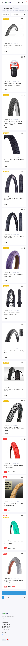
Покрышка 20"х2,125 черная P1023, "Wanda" (14, 351)
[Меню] (2, 2)
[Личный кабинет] (22, 2)
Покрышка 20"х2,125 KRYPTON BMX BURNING (14, 160)
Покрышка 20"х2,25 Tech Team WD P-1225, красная (13, 466)
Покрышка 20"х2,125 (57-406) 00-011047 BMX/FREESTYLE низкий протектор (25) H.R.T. (13, 123)
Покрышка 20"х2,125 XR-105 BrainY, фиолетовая (14, 275)
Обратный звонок (6, 627)
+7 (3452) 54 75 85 (6, 624)
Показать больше (14, 593)
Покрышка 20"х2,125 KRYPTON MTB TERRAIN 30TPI (14, 237)
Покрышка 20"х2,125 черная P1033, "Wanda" (14, 390)
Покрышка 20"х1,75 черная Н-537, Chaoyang (13, 46)
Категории (5, 14)
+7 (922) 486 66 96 (6, 626)
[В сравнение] (22, 19)
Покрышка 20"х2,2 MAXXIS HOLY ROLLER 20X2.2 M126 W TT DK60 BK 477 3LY (14, 429)
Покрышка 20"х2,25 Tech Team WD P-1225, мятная (13, 542)
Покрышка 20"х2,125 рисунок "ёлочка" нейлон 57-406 (12, 313)
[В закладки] (24, 19)
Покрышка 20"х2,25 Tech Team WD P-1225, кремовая (13, 504)
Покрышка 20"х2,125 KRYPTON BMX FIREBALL (14, 198)
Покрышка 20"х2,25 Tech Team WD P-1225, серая (13, 581)
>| (24, 597)
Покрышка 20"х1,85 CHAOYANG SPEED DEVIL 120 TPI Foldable (12, 84)
